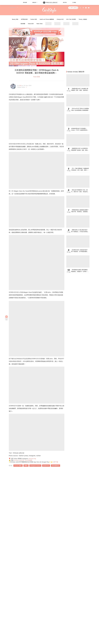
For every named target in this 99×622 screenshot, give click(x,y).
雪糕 (26, 465)
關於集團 (25, 2)
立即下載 (55, 462)
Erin (20, 85)
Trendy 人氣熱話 (83, 19)
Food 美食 (36, 77)
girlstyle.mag (32, 458)
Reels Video (40, 23)
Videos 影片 (31, 23)
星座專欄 (23, 23)
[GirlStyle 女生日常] (49, 10)
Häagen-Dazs (35, 465)
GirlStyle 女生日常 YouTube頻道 (23, 460)
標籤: (11, 465)
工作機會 (74, 2)
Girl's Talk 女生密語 (71, 19)
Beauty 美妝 (15, 19)
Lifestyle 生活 (60, 19)
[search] (80, 7)
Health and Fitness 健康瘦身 (47, 19)
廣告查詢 (65, 2)
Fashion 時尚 (33, 19)
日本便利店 (55, 465)
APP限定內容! (24, 19)
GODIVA (46, 465)
